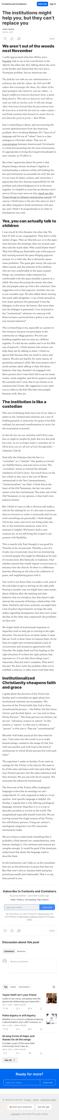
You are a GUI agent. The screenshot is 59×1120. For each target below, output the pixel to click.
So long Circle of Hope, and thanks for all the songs (18, 1038)
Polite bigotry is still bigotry (19, 1015)
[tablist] (14, 951)
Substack (15, 1114)
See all (8, 1060)
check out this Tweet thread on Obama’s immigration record (27, 195)
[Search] (54, 987)
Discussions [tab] (24, 987)
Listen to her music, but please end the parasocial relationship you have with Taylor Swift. (21, 1000)
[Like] (5, 39)
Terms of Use (43, 913)
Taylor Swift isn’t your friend (19, 994)
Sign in (53, 4)
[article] (29, 1001)
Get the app (43, 1106)
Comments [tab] (9, 951)
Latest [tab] (13, 987)
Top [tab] (5, 987)
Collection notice (48, 1099)
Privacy (27, 1099)
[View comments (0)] (12, 39)
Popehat (6, 61)
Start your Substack (22, 1106)
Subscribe (42, 4)
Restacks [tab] (21, 951)
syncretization (9, 144)
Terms (36, 1099)
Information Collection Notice (31, 916)
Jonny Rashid (8, 29)
